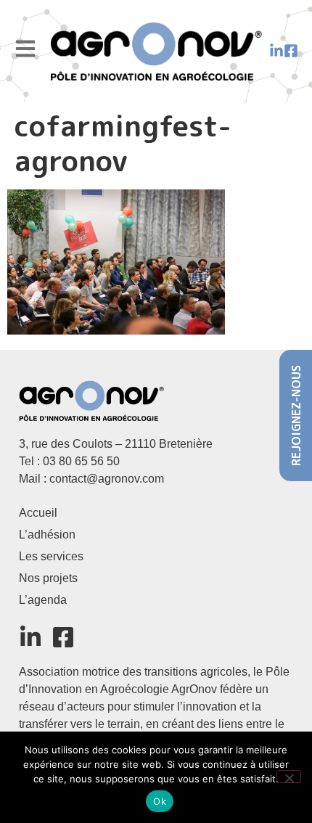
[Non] (288, 776)
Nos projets (48, 578)
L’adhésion (47, 534)
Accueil (38, 513)
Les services (51, 556)
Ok (159, 801)
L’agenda (43, 600)
